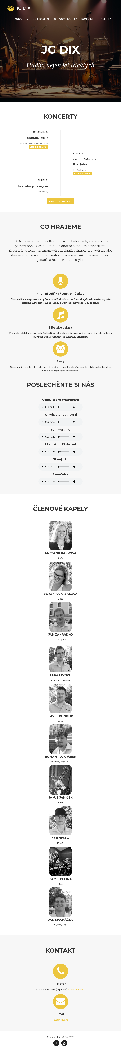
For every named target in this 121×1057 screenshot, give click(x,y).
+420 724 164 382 (76, 989)
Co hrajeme (41, 19)
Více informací (38, 147)
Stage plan (106, 19)
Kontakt (87, 19)
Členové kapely (65, 19)
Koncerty (21, 19)
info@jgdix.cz (60, 1019)
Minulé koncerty (60, 201)
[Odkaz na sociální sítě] (56, 1043)
